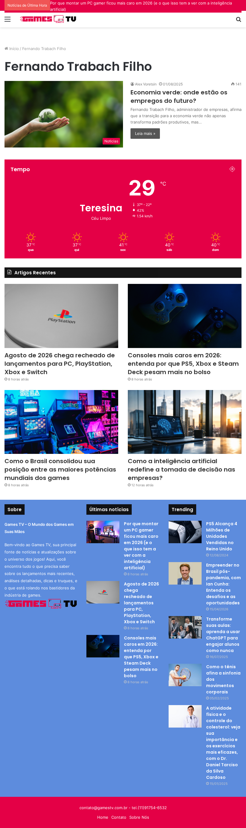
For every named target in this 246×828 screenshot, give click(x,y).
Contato (118, 817)
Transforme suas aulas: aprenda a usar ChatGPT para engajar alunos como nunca (223, 635)
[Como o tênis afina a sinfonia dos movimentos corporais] (185, 675)
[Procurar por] (239, 21)
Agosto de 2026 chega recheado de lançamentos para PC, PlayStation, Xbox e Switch (59, 363)
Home (102, 817)
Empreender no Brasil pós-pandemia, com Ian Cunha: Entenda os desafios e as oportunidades (223, 584)
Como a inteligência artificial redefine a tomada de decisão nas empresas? (181, 469)
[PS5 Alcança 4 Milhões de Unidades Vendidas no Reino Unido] (185, 532)
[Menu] (7, 21)
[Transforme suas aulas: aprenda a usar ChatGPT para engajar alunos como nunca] (185, 627)
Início (13, 48)
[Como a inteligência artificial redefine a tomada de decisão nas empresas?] (185, 422)
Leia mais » (145, 133)
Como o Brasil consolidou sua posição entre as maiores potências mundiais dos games (60, 469)
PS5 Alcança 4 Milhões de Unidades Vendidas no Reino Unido (221, 536)
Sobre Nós (139, 817)
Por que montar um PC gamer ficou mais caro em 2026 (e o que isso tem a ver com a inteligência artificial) (141, 546)
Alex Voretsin (146, 84)
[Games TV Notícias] (48, 19)
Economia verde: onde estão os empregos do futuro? (178, 96)
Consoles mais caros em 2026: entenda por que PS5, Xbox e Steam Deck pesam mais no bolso (183, 363)
